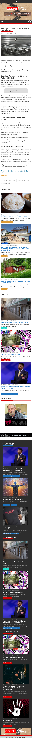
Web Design (9, 737)
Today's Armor (14, 393)
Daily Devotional (6, 504)
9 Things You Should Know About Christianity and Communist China (8, 182)
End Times (3, 222)
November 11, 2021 (6, 279)
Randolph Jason (14, 33)
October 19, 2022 (6, 214)
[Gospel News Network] (2, 21)
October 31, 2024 (6, 384)
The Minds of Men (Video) (23, 180)
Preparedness (4, 175)
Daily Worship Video (7, 533)
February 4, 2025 (5, 352)
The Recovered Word (5, 360)
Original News (4, 328)
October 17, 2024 (7, 718)
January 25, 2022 (5, 245)
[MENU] (30, 21)
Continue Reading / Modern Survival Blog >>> (15, 172)
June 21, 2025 (5, 320)
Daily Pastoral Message (5, 393)
